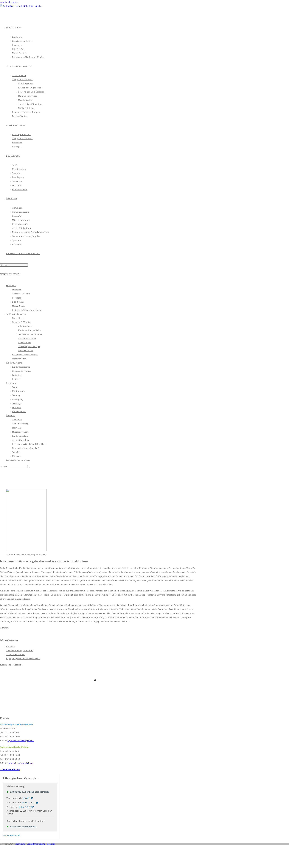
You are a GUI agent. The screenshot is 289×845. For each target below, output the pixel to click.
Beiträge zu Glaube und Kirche (26, 310)
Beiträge (16, 379)
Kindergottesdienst (21, 367)
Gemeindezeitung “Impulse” (19, 650)
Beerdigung (17, 399)
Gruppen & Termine (21, 322)
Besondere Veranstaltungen (25, 354)
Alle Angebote (25, 326)
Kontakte (16, 456)
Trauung (16, 395)
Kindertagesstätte (20, 436)
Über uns (10, 415)
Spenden (16, 452)
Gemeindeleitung (20, 423)
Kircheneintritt (19, 411)
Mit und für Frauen (27, 338)
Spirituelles (11, 285)
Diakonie (16, 407)
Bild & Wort (17, 302)
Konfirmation (18, 391)
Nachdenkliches (25, 350)
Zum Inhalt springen (9, 2)
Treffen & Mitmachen (16, 314)
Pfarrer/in (16, 428)
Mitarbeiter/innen (20, 432)
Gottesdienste (18, 318)
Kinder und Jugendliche (29, 330)
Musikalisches (24, 342)
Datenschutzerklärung (36, 844)
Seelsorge (16, 403)
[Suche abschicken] (29, 467)
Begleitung (11, 383)
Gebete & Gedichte (21, 293)
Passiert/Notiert (19, 359)
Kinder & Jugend (14, 363)
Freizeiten (16, 375)
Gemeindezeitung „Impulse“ (25, 448)
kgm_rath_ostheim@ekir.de (21, 740)
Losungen (16, 298)
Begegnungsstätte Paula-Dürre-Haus (29, 444)
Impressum (20, 844)
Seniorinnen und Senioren (30, 334)
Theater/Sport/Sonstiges (29, 346)
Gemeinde (17, 419)
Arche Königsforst (20, 440)
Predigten (16, 289)
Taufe (14, 387)
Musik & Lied (18, 306)
